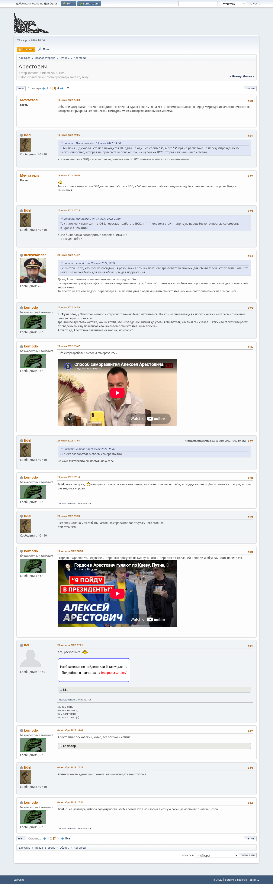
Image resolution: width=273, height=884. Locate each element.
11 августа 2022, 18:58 (70, 551)
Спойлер (69, 746)
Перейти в (187, 855)
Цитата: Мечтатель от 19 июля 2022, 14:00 (92, 143)
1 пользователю (66, 503)
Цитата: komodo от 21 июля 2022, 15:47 (89, 449)
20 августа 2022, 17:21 (70, 645)
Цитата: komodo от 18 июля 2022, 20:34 (89, 263)
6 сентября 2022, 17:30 (70, 802)
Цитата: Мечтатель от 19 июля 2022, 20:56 (92, 218)
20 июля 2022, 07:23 (68, 210)
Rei (26, 645)
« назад (235, 76)
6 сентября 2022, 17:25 (70, 767)
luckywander (35, 255)
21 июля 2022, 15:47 (68, 346)
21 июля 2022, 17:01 (68, 440)
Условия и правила (236, 879)
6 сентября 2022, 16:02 (70, 730)
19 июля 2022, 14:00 (68, 99)
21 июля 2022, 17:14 (68, 477)
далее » (248, 76)
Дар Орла (19, 879)
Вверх (21, 838)
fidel (27, 135)
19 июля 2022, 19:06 (68, 134)
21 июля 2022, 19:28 (68, 516)
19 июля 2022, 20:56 (68, 175)
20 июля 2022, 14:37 (68, 254)
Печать (250, 88)
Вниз (21, 88)
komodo (31, 307)
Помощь (217, 879)
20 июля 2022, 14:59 (68, 307)
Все (67, 88)
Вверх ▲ (254, 879)
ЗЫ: (65, 690)
